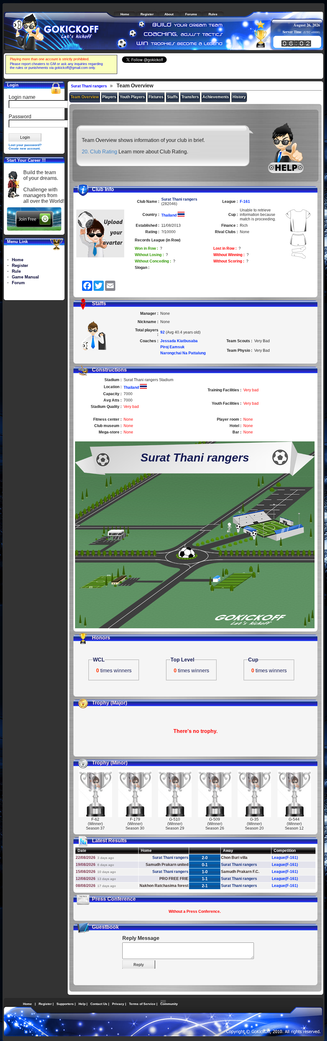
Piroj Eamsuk (172, 347)
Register (20, 265)
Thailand (169, 215)
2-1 (205, 885)
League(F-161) (285, 857)
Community (169, 1004)
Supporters (65, 1004)
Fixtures (156, 97)
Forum (18, 282)
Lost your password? (25, 145)
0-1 (205, 864)
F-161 (245, 201)
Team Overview (85, 97)
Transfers (190, 97)
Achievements (215, 97)
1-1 (205, 878)
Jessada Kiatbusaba (179, 341)
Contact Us (98, 1004)
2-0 (205, 857)
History (239, 97)
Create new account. (25, 148)
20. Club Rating (99, 151)
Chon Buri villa (234, 857)
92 (163, 332)
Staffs (172, 97)
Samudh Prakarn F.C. (240, 871)
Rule (16, 271)
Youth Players (132, 97)
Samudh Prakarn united (167, 864)
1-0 (205, 871)
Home (17, 259)
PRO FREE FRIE (173, 878)
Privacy (118, 1004)
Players (109, 97)
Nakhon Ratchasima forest (164, 885)
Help (82, 1004)
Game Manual (25, 277)
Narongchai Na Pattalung (183, 353)
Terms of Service (142, 1004)
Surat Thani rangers (89, 86)
